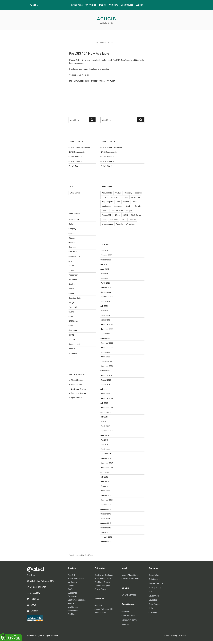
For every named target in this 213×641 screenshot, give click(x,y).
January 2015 (105, 495)
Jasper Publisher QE (104, 609)
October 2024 (105, 292)
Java (70, 261)
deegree (72, 233)
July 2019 (104, 403)
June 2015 (104, 481)
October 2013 (105, 514)
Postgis (71, 302)
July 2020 (104, 389)
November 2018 (106, 407)
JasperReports (74, 256)
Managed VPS (76, 384)
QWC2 (71, 335)
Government (154, 595)
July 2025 (104, 264)
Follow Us (34, 598)
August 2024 (105, 301)
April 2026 (104, 250)
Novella (71, 288)
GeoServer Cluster (103, 578)
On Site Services (129, 594)
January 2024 (105, 320)
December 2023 (106, 324)
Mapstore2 (73, 279)
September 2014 (107, 504)
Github (33, 604)
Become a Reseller (78, 393)
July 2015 (104, 477)
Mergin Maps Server (130, 575)
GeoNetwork (73, 610)
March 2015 (105, 490)
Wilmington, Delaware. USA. (42, 581)
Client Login (154, 612)
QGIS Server (75, 193)
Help (151, 608)
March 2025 (105, 283)
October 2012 (105, 527)
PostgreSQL (73, 307)
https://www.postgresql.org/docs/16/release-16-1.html (92, 80)
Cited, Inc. (31, 575)
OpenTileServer (128, 615)
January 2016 (105, 458)
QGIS (71, 316)
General (72, 242)
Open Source (154, 604)
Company (72, 228)
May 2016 (104, 440)
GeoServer (73, 251)
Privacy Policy (155, 587)
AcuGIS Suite (74, 219)
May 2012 (104, 532)
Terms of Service (156, 583)
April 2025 (104, 278)
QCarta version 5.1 (76, 161)
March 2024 (105, 315)
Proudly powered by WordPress (81, 555)
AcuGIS (106, 18)
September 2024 (107, 296)
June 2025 (104, 269)
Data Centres (154, 579)
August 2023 (105, 333)
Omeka (71, 293)
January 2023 (105, 338)
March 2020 (105, 393)
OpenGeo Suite (75, 298)
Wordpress (73, 353)
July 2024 (104, 306)
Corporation (154, 575)
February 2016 (106, 453)
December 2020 (106, 375)
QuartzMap (73, 330)
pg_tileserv (72, 582)
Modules (125, 623)
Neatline (72, 284)
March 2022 (105, 356)
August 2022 (105, 352)
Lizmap (71, 270)
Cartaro (71, 224)
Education (153, 599)
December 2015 (106, 463)
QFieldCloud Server (130, 578)
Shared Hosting (77, 380)
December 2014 (106, 500)
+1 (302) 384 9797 (38, 587)
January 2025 (105, 287)
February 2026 (106, 255)
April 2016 (104, 444)
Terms (166, 635)
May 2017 (104, 421)
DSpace (72, 238)
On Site (125, 588)
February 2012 (106, 537)
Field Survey (100, 612)
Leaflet (71, 265)
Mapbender (73, 275)
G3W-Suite (72, 603)
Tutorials (72, 339)
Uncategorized (74, 344)
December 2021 (106, 366)
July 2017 (104, 417)
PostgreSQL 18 (74, 166)
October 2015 (105, 472)
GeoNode (72, 247)
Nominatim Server (129, 619)
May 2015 (104, 486)
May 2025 (104, 273)
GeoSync (99, 605)
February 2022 (106, 361)
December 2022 (106, 343)
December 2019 (106, 398)
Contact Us (35, 592)
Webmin (72, 348)
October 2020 (105, 380)
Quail (71, 325)
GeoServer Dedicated (77, 599)
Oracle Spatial (101, 589)
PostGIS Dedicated (76, 578)
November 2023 (106, 329)
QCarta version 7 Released (79, 147)
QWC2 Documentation (77, 152)
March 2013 (105, 518)
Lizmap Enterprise (102, 585)
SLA (150, 591)
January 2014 (105, 509)
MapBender (73, 607)
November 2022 (106, 347)
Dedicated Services (78, 389)
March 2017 (105, 426)
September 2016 (107, 430)
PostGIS (71, 575)
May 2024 (104, 310)
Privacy (174, 635)
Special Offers (76, 397)
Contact (182, 635)
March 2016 (105, 449)
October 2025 (105, 259)
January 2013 (105, 523)
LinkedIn (34, 610)
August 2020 (105, 384)
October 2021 (105, 370)
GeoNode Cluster (102, 582)
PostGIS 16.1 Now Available (89, 53)
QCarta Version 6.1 (76, 156)
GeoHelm (126, 611)
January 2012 (105, 541)
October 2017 (105, 412)
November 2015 (106, 467)
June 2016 (104, 435)
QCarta (71, 311)
